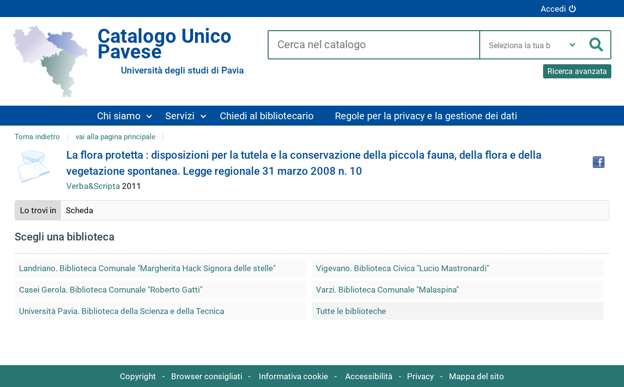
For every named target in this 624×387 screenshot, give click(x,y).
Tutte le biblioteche (351, 311)
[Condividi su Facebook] (598, 162)
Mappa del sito (476, 376)
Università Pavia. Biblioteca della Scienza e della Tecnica (121, 311)
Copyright (138, 376)
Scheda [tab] (79, 210)
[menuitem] (124, 116)
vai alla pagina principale (116, 136)
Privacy (420, 376)
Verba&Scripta (94, 186)
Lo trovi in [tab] (38, 210)
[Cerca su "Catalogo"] (373, 45)
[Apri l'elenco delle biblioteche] (572, 44)
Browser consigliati (206, 376)
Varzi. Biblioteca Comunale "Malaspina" (387, 290)
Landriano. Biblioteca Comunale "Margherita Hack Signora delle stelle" (147, 268)
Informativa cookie (293, 376)
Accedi (553, 9)
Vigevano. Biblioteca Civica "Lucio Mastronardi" (402, 268)
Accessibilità (368, 376)
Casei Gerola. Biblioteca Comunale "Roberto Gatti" (110, 290)
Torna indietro (37, 136)
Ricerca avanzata (577, 71)
